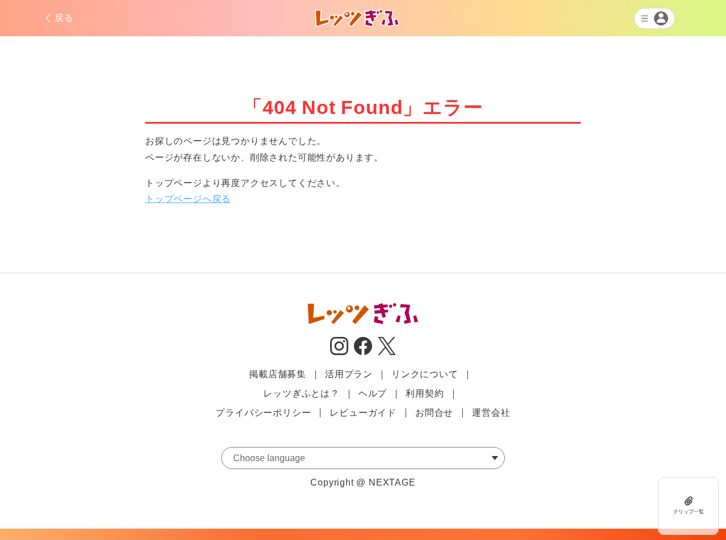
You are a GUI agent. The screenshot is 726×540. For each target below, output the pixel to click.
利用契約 (425, 393)
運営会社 (491, 412)
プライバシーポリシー (263, 412)
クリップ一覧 (688, 511)
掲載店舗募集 (277, 374)
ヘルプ (372, 393)
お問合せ (434, 412)
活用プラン (349, 374)
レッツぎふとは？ (301, 393)
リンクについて (424, 374)
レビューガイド (363, 412)
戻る (64, 18)
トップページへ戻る (188, 199)
